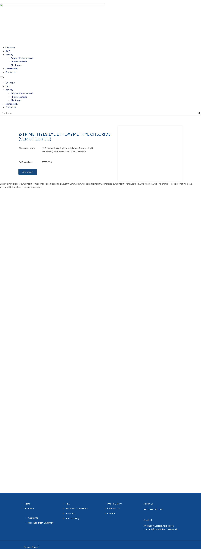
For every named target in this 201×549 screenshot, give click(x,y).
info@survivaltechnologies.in (159, 525)
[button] (100, 77)
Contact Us (10, 72)
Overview (10, 47)
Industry (9, 54)
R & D (8, 51)
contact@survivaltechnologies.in (161, 529)
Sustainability (11, 68)
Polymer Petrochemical (22, 58)
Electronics (16, 65)
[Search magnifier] (199, 113)
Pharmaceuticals (19, 61)
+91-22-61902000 (153, 509)
